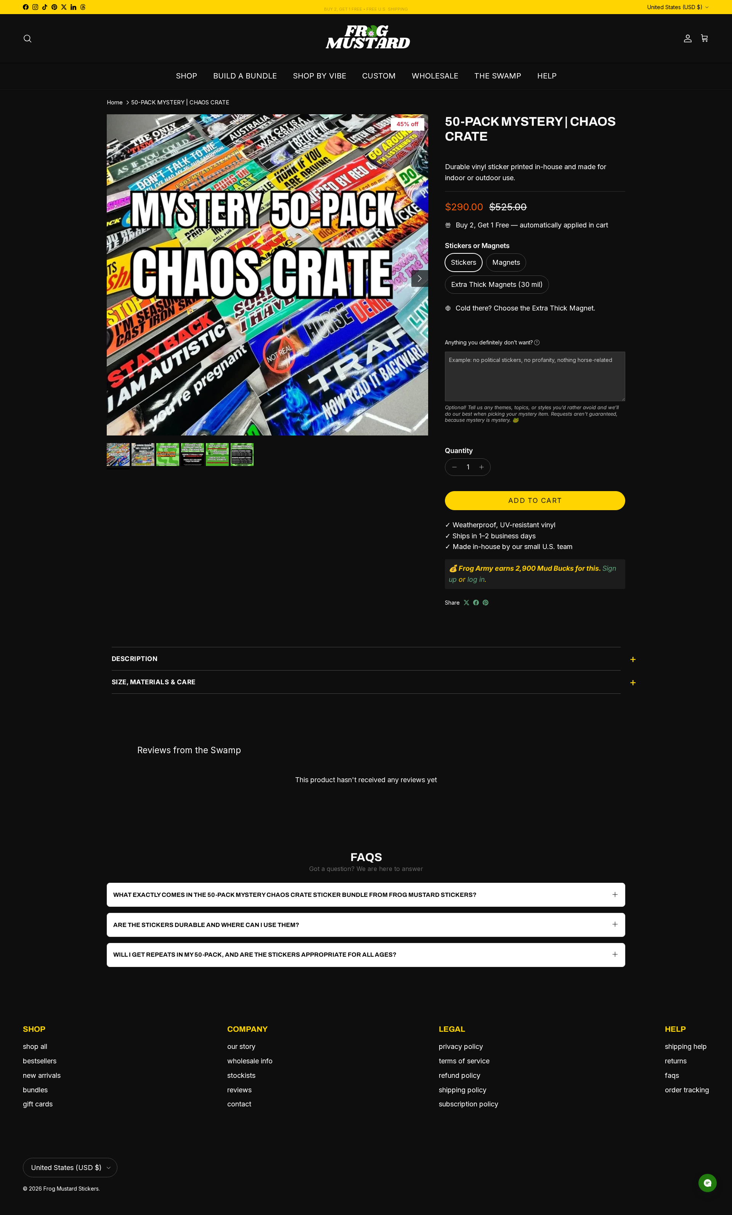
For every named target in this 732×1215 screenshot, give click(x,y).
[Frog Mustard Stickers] (366, 38)
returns (676, 1061)
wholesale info (250, 1061)
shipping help (686, 1046)
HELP (547, 75)
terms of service (464, 1061)
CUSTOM (379, 75)
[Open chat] (707, 1183)
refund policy (459, 1075)
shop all (35, 1046)
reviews (239, 1090)
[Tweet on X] (466, 602)
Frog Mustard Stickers (71, 1188)
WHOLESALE (435, 75)
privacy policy (461, 1046)
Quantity (459, 451)
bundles (35, 1090)
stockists (241, 1075)
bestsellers (39, 1061)
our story (241, 1046)
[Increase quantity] (483, 467)
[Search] (27, 38)
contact (239, 1104)
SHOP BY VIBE (319, 75)
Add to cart (535, 500)
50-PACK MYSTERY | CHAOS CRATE (180, 102)
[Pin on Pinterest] (485, 602)
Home (115, 102)
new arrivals (42, 1075)
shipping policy (462, 1090)
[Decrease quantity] (452, 467)
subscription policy (468, 1104)
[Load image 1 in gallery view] (267, 274)
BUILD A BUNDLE (245, 75)
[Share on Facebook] (476, 602)
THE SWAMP (497, 75)
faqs (672, 1075)
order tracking (687, 1090)
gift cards (38, 1104)
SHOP (186, 75)
